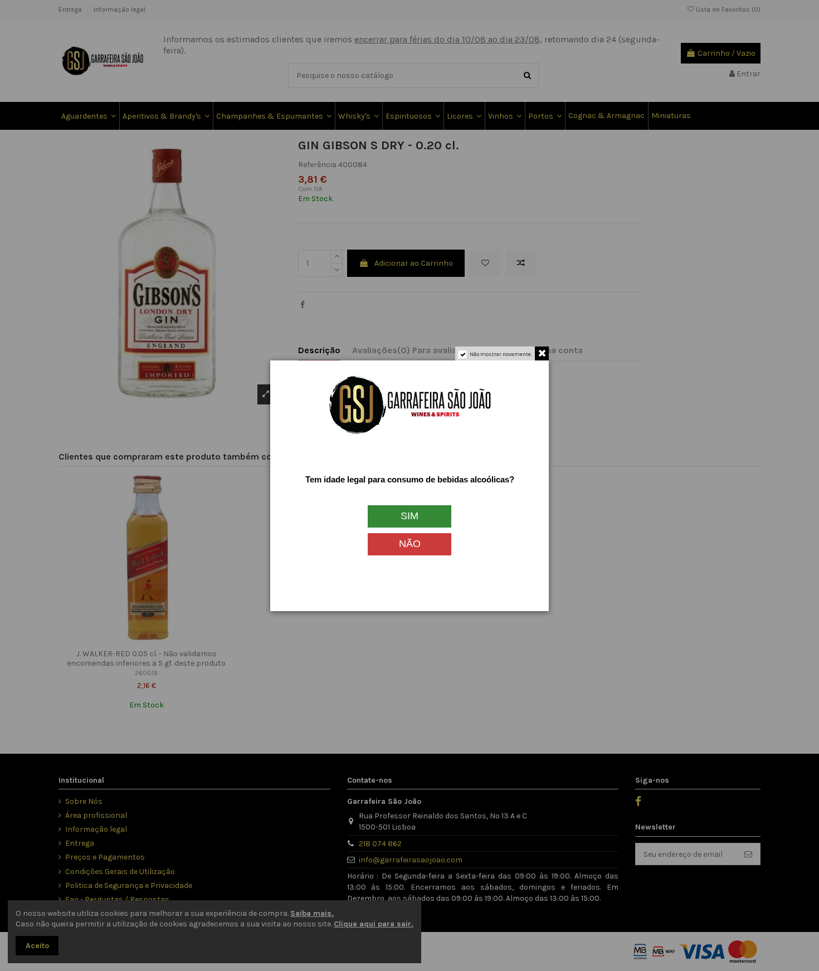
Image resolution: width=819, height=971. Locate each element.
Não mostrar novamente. (501, 354)
